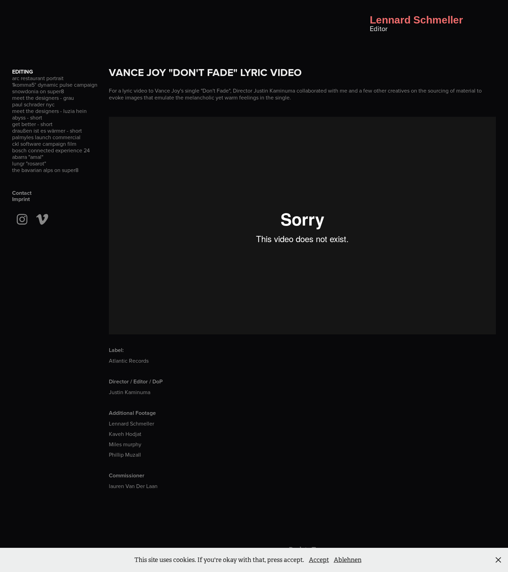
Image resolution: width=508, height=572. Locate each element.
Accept (319, 560)
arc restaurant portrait (38, 78)
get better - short (32, 124)
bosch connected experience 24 (51, 150)
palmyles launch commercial (46, 137)
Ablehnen (347, 560)
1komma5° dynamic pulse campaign (54, 84)
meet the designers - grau (43, 98)
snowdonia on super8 (38, 91)
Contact (21, 193)
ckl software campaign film (44, 143)
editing (22, 72)
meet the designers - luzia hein (49, 111)
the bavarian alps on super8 (45, 170)
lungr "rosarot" (29, 163)
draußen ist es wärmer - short (47, 130)
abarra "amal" (27, 157)
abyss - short (27, 117)
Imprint (21, 199)
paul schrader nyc (33, 104)
